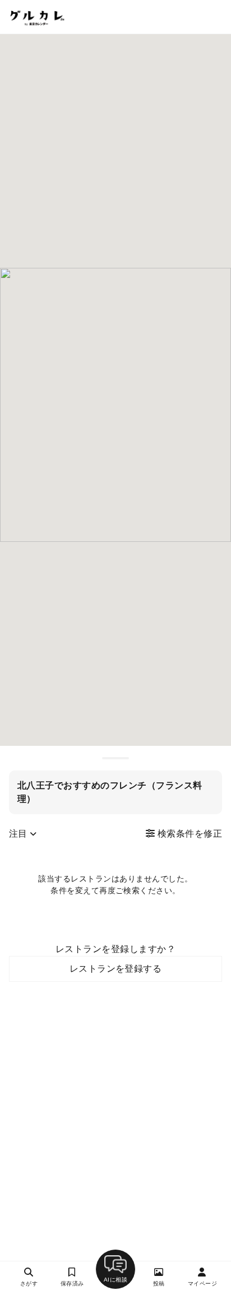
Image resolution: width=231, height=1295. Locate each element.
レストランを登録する (116, 968)
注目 (19, 833)
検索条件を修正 (188, 833)
